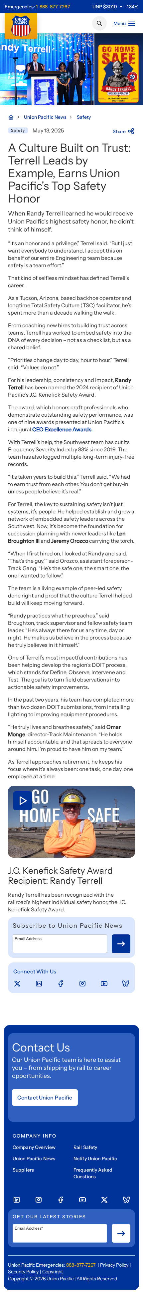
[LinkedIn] (39, 984)
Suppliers (23, 1170)
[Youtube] (104, 984)
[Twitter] (17, 984)
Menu (119, 23)
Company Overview (34, 1147)
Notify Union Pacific (95, 1159)
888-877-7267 (80, 1265)
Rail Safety (85, 1147)
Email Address (28, 938)
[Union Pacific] (21, 26)
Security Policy (23, 1272)
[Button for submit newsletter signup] (121, 943)
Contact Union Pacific (44, 1097)
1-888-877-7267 (53, 7)
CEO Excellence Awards (61, 429)
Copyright (52, 1272)
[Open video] (71, 822)
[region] (115, 6)
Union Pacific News (34, 1159)
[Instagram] (82, 984)
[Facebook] (61, 984)
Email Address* (29, 1228)
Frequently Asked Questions (92, 1173)
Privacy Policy (114, 1265)
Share (119, 131)
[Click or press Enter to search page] (99, 23)
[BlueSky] (126, 984)
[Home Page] (14, 117)
